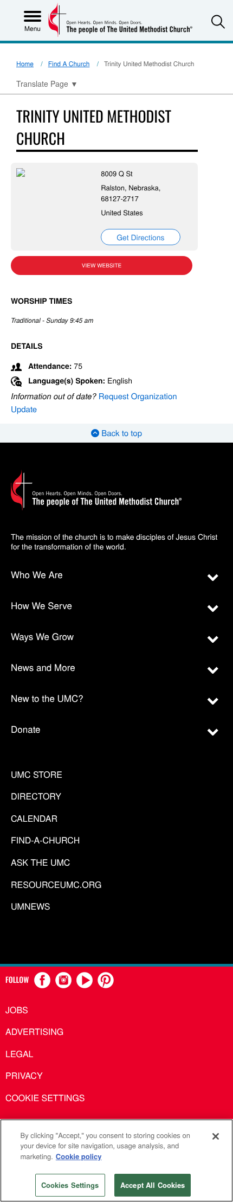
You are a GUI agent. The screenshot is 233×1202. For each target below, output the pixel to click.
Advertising (34, 1031)
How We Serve (41, 605)
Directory (36, 796)
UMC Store (36, 775)
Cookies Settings (70, 1185)
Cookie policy (79, 1156)
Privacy (24, 1075)
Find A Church (69, 63)
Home (25, 63)
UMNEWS (30, 906)
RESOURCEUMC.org (56, 885)
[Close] (216, 1136)
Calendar (34, 818)
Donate (26, 729)
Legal (19, 1053)
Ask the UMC (40, 862)
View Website (101, 265)
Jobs (16, 1009)
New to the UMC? (47, 698)
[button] (218, 21)
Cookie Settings (45, 1097)
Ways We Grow (42, 636)
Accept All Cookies (152, 1185)
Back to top (120, 433)
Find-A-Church (45, 840)
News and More (43, 667)
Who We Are (37, 574)
